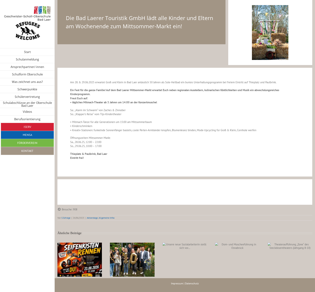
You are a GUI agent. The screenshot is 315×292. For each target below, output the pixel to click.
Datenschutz (192, 283)
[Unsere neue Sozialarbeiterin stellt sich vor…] (185, 246)
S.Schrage (65, 217)
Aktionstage (92, 217)
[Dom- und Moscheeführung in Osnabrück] (237, 246)
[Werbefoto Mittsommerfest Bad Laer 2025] (270, 6)
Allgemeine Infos (106, 217)
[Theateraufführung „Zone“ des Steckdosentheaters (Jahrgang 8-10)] (290, 246)
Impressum (177, 283)
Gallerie (84, 259)
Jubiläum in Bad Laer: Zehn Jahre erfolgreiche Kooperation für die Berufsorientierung (128, 253)
